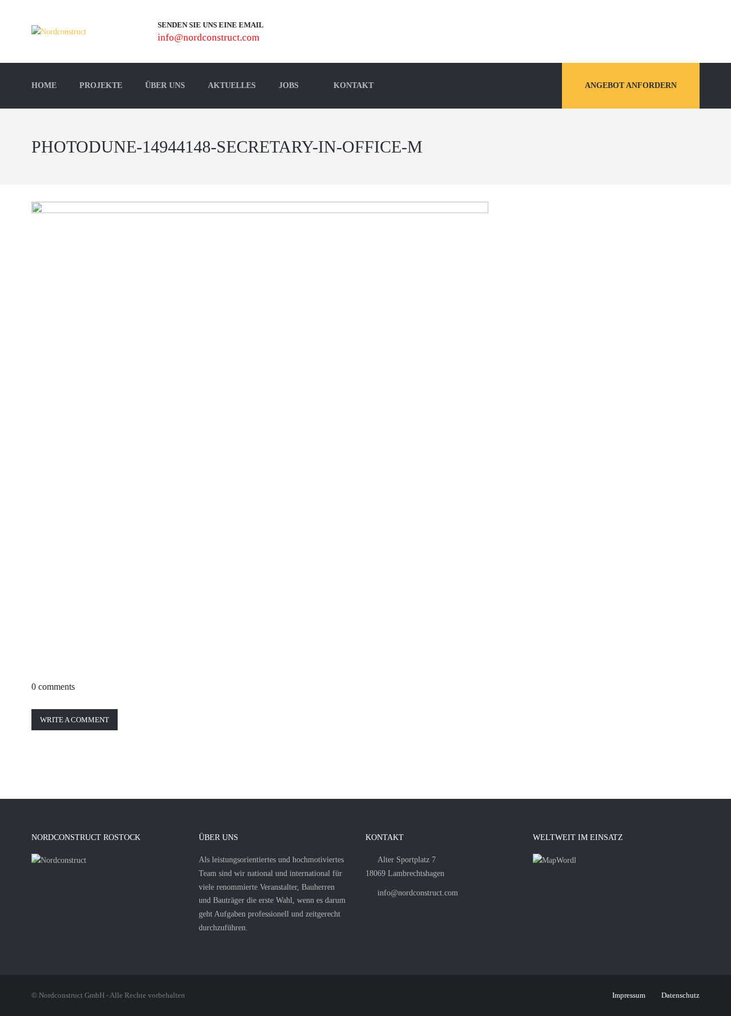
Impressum (628, 995)
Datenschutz (680, 995)
